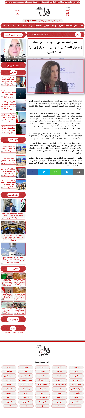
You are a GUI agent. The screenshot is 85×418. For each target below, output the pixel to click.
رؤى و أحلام (26, 389)
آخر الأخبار (13, 140)
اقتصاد (39, 25)
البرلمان (59, 397)
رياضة (54, 25)
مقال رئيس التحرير (13, 35)
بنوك (76, 397)
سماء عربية (59, 389)
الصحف (8, 380)
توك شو (9, 389)
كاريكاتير (76, 380)
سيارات (42, 393)
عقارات (59, 393)
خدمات (9, 384)
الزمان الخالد (42, 384)
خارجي (46, 25)
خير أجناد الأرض (76, 389)
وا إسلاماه (59, 380)
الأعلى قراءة (13, 269)
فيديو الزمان (76, 384)
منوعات (59, 376)
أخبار (76, 25)
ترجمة (9, 397)
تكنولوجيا (76, 376)
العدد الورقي (13, 65)
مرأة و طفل (76, 393)
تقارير (61, 25)
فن (26, 371)
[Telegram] (67, 172)
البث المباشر (25, 384)
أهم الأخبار (13, 195)
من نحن (59, 401)
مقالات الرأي (42, 380)
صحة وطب (8, 371)
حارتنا (26, 393)
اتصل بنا (9, 401)
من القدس (26, 397)
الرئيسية (76, 367)
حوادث (30, 25)
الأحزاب (8, 393)
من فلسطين (76, 401)
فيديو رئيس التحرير (59, 384)
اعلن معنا (42, 401)
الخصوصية (25, 401)
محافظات (42, 376)
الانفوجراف (42, 389)
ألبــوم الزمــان (42, 397)
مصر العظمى (8, 376)
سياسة (69, 25)
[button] (22, 50)
